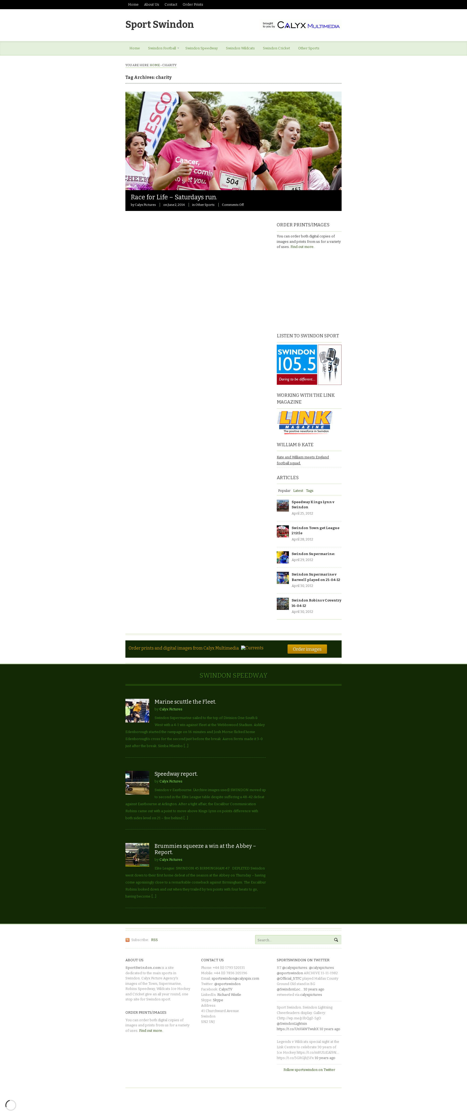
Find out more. (302, 247)
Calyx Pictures (145, 205)
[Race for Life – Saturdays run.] (233, 187)
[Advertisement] (310, 290)
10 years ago (313, 989)
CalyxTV (225, 989)
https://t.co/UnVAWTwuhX (298, 1029)
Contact (171, 4)
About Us (151, 4)
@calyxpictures (294, 968)
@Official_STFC (289, 978)
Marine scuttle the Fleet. (185, 702)
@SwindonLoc (288, 989)
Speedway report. (176, 774)
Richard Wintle (229, 995)
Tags (309, 491)
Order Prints (193, 4)
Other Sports (308, 48)
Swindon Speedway (201, 48)
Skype (218, 1000)
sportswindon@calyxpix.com (235, 978)
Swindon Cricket (276, 48)
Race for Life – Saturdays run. (174, 197)
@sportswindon (227, 984)
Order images (307, 649)
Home (133, 4)
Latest (298, 491)
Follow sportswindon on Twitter (309, 1070)
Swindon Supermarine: (313, 554)
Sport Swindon (159, 25)
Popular (284, 491)
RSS (154, 940)
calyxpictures (311, 995)
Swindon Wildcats (240, 48)
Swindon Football (160, 49)
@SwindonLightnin (292, 1024)
